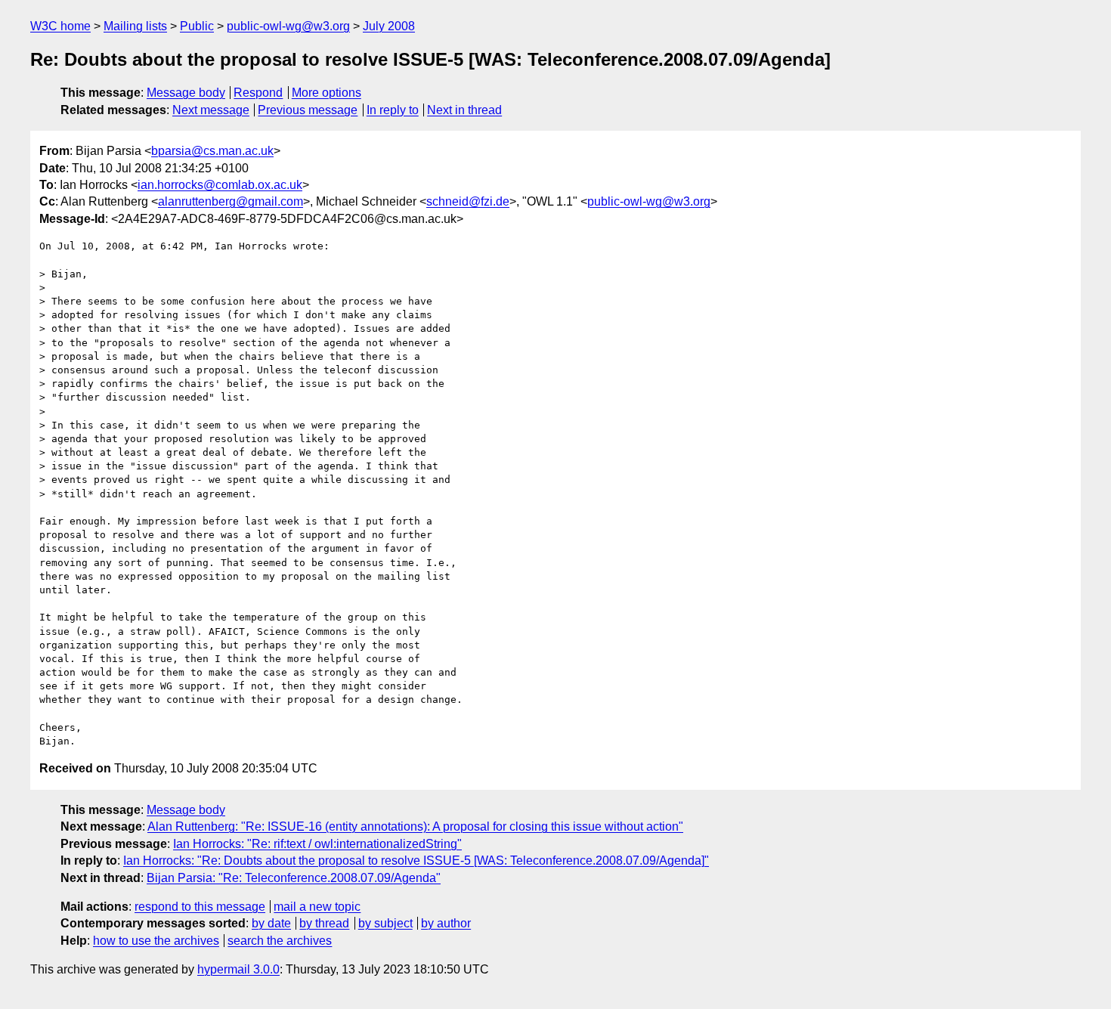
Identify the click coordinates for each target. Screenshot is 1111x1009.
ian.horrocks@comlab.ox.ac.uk (220, 184)
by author (446, 923)
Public (197, 26)
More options (326, 92)
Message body (186, 92)
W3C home (60, 26)
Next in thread (464, 110)
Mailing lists (135, 26)
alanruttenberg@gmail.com (230, 201)
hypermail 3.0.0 (238, 969)
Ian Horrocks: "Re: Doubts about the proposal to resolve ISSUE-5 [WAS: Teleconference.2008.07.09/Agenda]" (416, 860)
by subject (385, 923)
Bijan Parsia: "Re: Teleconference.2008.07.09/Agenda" (294, 877)
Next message (210, 110)
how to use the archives (156, 940)
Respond (258, 92)
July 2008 (389, 26)
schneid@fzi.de (467, 201)
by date (271, 923)
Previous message (307, 110)
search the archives (279, 940)
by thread (324, 923)
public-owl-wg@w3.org (288, 26)
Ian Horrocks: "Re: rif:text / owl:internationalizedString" (317, 843)
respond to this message (200, 906)
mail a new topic (317, 906)
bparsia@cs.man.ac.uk (212, 150)
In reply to (393, 110)
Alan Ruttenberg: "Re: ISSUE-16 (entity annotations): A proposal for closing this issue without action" (415, 826)
